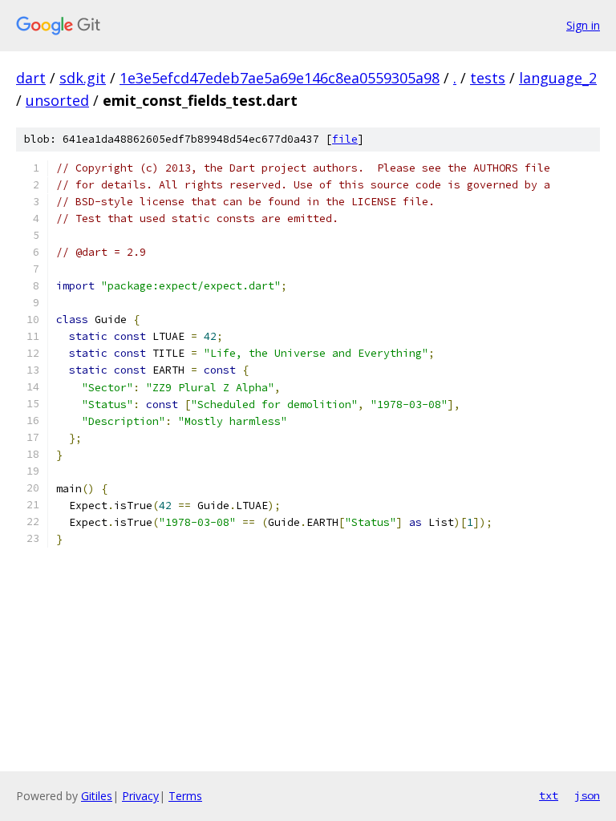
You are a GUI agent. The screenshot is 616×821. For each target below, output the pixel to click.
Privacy (140, 795)
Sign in (583, 25)
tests (487, 77)
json (587, 795)
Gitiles (96, 795)
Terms (185, 795)
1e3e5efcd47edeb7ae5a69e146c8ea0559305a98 (280, 77)
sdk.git (82, 77)
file (345, 139)
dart (31, 77)
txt (548, 795)
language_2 (558, 77)
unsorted (57, 100)
